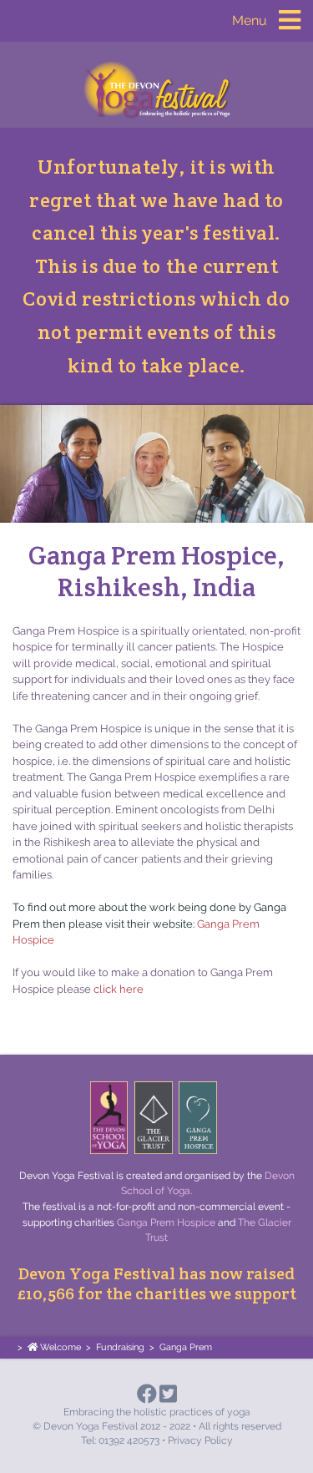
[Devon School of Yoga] (109, 1117)
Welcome (59, 1347)
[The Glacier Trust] (153, 1117)
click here (118, 989)
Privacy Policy (200, 1440)
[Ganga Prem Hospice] (198, 1117)
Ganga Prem (185, 1347)
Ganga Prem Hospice (166, 1222)
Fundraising (120, 1347)
